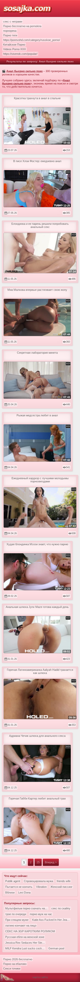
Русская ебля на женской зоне (24, 936)
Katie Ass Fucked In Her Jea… (51, 919)
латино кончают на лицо (20, 925)
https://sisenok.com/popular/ (20, 53)
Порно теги (10, 35)
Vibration (41, 886)
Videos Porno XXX (14, 49)
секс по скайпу (60, 908)
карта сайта (40, 977)
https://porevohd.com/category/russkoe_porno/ (31, 39)
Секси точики (11, 968)
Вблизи (10, 892)
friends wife (64, 881)
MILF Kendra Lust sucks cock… (25, 948)
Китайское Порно (14, 44)
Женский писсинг (61, 886)
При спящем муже (16, 919)
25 (38, 862)
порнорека (9, 30)
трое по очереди (15, 914)
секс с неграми (12, 21)
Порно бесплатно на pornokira (22, 26)
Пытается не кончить (18, 886)
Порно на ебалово (14, 963)
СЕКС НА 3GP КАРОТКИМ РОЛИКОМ (30, 931)
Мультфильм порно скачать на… (26, 908)
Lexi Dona (24, 892)
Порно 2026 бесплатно (17, 959)
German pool (56, 948)
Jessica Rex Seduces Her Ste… (25, 942)
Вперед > (51, 862)
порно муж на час (41, 914)
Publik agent (12, 881)
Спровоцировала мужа (38, 881)
